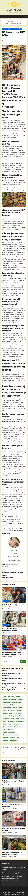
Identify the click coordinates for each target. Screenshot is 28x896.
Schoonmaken (17, 727)
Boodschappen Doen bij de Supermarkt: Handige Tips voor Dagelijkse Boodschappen (14, 689)
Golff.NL (6, 894)
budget (4, 705)
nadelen (5, 724)
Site (11, 894)
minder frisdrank (20, 721)
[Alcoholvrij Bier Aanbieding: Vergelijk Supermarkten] (14, 795)
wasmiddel (5, 740)
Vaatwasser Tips (7, 735)
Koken (12, 718)
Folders (20, 707)
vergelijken (12, 738)
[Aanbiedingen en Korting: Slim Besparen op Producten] (14, 771)
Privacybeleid (20, 894)
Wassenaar (11, 28)
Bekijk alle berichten (14, 560)
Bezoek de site (14, 556)
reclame (10, 727)
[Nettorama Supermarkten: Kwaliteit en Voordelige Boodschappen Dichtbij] (14, 642)
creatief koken (11, 705)
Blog (5, 777)
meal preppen (11, 721)
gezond (4, 710)
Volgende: (7, 576)
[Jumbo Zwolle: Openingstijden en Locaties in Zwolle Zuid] (14, 595)
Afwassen (17, 697)
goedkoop (19, 710)
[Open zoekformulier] (25, 16)
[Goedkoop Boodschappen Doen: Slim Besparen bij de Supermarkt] (14, 842)
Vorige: (12, 572)
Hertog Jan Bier (17, 713)
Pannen (10, 724)
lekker (17, 718)
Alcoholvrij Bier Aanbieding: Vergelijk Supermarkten (12, 806)
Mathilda (6, 38)
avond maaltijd (12, 699)
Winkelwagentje (14, 740)
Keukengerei (12, 716)
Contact (21, 889)
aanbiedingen (13, 227)
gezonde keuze (11, 710)
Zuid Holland (18, 28)
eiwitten (15, 707)
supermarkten (19, 356)
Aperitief (5, 699)
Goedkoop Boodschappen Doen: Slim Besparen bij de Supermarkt (12, 853)
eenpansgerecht (7, 707)
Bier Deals (20, 699)
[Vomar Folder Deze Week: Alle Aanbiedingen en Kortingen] (14, 619)
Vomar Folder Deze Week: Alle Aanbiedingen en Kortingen (10, 629)
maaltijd (22, 718)
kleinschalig (6, 718)
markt (4, 721)
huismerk (5, 716)
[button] (2, 16)
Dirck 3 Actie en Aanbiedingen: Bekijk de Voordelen (13, 829)
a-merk (4, 697)
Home (5, 889)
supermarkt (20, 258)
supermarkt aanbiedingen (9, 732)
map (13, 894)
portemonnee (17, 724)
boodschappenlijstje (17, 702)
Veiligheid (5, 738)
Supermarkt (5, 28)
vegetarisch (15, 735)
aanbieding (11, 697)
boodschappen (15, 472)
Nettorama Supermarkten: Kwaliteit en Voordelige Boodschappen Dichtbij (12, 653)
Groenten (5, 713)
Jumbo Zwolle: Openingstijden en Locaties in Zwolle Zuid (13, 606)
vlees (18, 738)
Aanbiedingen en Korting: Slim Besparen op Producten (13, 782)
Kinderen (19, 716)
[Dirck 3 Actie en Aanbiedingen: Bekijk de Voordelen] (14, 819)
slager (4, 729)
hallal (10, 713)
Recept (4, 727)
